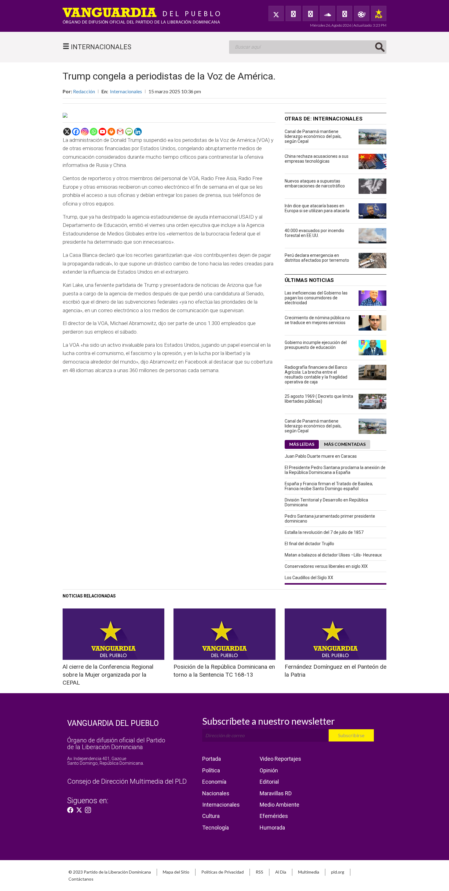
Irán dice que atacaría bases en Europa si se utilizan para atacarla (317, 208)
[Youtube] (102, 131)
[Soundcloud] (327, 13)
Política (211, 770)
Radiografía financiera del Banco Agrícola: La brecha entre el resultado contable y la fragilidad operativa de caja (316, 374)
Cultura (211, 816)
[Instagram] (85, 131)
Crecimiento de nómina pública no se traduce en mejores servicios (317, 320)
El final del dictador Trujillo (309, 543)
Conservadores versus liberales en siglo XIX (326, 566)
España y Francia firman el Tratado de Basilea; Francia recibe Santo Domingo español (329, 486)
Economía (214, 781)
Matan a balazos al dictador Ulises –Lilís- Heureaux (333, 555)
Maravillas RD (276, 793)
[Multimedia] (361, 13)
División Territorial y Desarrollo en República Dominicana (326, 502)
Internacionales (126, 91)
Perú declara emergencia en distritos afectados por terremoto (317, 258)
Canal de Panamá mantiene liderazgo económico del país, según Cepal (313, 136)
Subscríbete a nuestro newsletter (268, 721)
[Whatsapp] (93, 131)
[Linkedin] (138, 131)
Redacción (84, 91)
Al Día (280, 871)
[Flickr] (344, 13)
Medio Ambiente (279, 804)
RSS (259, 871)
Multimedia (308, 871)
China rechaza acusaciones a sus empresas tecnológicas (317, 159)
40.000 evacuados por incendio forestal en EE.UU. (314, 233)
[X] (67, 131)
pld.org (337, 871)
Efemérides (274, 816)
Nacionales (215, 793)
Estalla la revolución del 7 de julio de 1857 (324, 532)
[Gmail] (120, 131)
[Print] (111, 131)
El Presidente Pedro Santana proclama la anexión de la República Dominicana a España (335, 470)
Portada (211, 759)
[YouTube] (310, 13)
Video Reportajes (280, 759)
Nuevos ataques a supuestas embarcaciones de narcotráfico (315, 183)
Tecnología (215, 827)
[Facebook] (293, 13)
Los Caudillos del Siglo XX (309, 577)
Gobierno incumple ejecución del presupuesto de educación (316, 345)
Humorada (272, 827)
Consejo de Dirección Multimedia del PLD (127, 781)
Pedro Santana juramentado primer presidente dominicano (330, 518)
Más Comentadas (345, 444)
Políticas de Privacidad (222, 871)
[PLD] (378, 13)
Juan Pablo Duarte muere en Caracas (321, 456)
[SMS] (129, 131)
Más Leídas (301, 444)
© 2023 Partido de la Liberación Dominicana (109, 871)
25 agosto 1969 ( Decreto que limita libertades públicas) (319, 399)
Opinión (269, 770)
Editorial (269, 781)
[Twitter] (276, 13)
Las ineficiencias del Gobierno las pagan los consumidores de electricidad (316, 297)
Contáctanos (80, 879)
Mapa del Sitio (176, 871)
